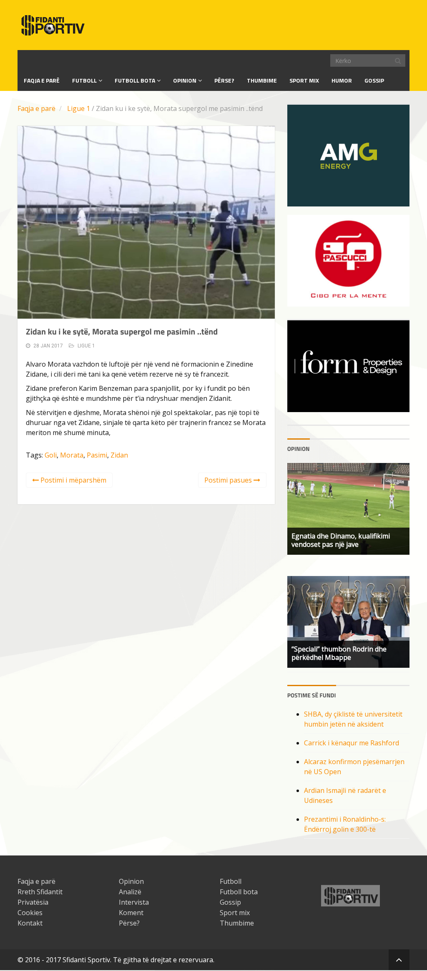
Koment (131, 912)
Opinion (184, 80)
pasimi (97, 455)
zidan (119, 455)
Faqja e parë (36, 108)
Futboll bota (135, 80)
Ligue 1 (78, 108)
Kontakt (30, 923)
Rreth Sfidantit (40, 891)
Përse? (224, 80)
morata (71, 455)
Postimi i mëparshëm (72, 480)
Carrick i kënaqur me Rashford (351, 742)
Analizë (130, 891)
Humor (342, 80)
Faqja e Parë (42, 80)
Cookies (30, 912)
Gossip (374, 80)
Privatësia (33, 902)
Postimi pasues (229, 480)
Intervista (134, 902)
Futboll (84, 80)
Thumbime (262, 80)
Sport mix (304, 80)
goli (51, 455)
